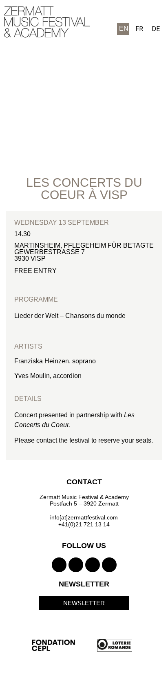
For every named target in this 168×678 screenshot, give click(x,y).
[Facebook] (76, 564)
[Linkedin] (109, 564)
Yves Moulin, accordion (48, 375)
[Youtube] (92, 564)
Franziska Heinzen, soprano (55, 361)
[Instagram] (59, 564)
